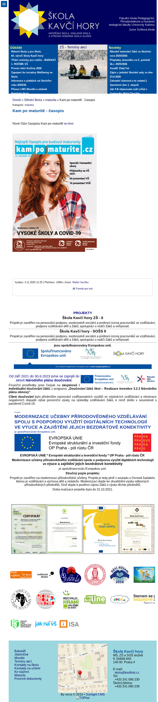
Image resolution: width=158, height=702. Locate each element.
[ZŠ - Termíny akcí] (82, 69)
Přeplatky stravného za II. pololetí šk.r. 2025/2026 (130, 62)
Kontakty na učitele (27, 668)
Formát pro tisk (84, 288)
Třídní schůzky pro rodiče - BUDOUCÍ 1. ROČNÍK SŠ (33, 62)
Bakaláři (20, 651)
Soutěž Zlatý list (119, 68)
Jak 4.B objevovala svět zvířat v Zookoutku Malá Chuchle (128, 91)
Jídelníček (21, 654)
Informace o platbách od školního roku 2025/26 (31, 82)
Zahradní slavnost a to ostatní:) (128, 80)
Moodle (19, 658)
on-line (68, 123)
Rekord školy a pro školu (26, 51)
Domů (17, 100)
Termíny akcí (23, 661)
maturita (50, 100)
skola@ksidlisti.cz (126, 672)
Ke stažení (21, 671)
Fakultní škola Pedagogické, (137, 18)
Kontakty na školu (26, 664)
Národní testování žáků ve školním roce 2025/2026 (130, 53)
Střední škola (33, 100)
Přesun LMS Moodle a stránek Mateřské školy (29, 91)
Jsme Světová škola (142, 29)
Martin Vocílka (80, 282)
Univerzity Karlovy (143, 24)
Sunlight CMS (95, 694)
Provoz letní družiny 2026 (26, 68)
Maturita (19, 675)
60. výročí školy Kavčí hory (27, 55)
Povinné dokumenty (28, 678)
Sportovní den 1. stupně (124, 85)
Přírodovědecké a (131, 21)
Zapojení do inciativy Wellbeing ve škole (31, 74)
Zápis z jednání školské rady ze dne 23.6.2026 (131, 74)
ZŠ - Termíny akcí (73, 47)
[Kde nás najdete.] (82, 669)
